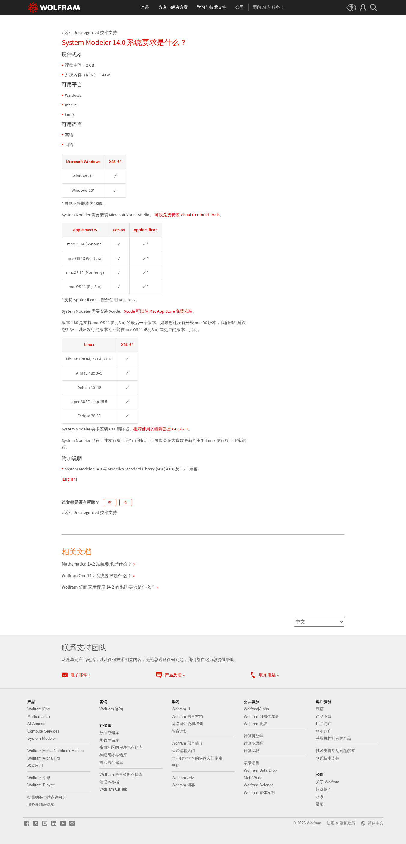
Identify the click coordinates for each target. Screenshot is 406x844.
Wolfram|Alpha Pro (43, 758)
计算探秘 (251, 750)
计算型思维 (253, 743)
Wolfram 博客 (183, 785)
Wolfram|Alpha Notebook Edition (55, 750)
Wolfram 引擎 (39, 778)
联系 (320, 796)
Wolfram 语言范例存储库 (120, 774)
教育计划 (179, 731)
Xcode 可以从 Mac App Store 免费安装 (158, 311)
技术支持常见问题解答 (335, 750)
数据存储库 (109, 732)
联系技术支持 (327, 758)
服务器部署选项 (41, 804)
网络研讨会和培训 (187, 723)
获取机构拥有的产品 (333, 738)
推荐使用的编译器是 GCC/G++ (160, 429)
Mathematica (38, 716)
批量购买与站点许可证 (46, 797)
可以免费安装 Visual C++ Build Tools (187, 214)
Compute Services (43, 731)
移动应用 (35, 765)
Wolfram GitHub (113, 789)
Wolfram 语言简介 (187, 743)
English (69, 479)
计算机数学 (253, 736)
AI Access (36, 723)
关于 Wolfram (327, 782)
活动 (320, 804)
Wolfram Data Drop (260, 770)
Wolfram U (181, 709)
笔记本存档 (109, 782)
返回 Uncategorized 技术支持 (90, 32)
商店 (320, 709)
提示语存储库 (111, 762)
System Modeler (41, 738)
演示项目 (251, 763)
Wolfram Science (258, 785)
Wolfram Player (40, 785)
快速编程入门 (183, 750)
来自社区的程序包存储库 (120, 747)
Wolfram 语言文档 (187, 716)
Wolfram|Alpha (256, 709)
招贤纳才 (323, 789)
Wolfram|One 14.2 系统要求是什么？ (97, 575)
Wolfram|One (38, 709)
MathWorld (253, 778)
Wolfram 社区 (183, 778)
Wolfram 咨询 (111, 709)
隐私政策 (347, 823)
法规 (330, 823)
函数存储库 (109, 740)
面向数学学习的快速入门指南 (197, 758)
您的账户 (323, 731)
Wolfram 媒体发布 (259, 792)
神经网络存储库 (113, 755)
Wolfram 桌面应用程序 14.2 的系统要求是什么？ (108, 587)
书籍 (175, 765)
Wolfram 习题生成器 (261, 716)
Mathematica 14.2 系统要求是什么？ (97, 564)
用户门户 (323, 723)
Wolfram (314, 823)
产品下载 (323, 716)
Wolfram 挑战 (255, 723)
